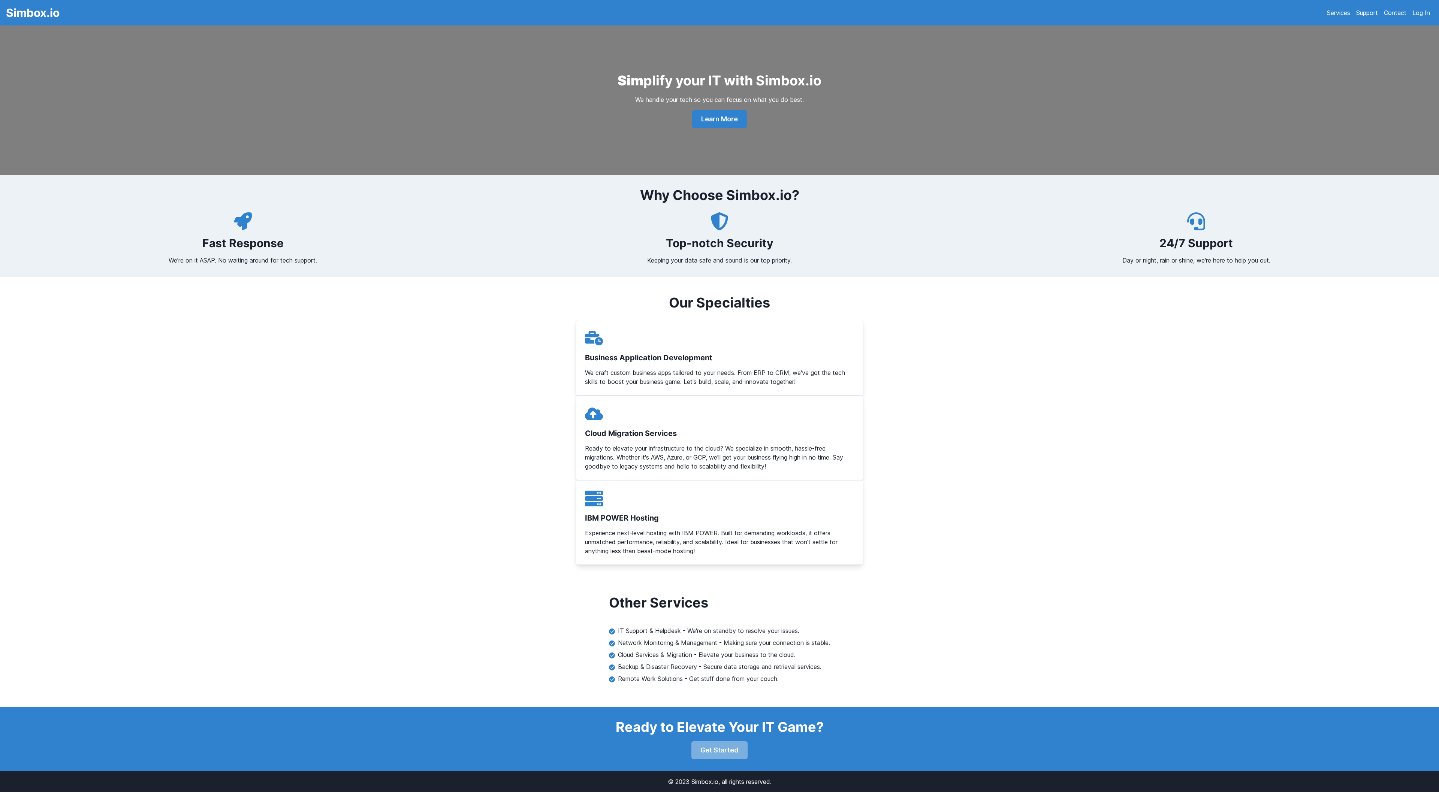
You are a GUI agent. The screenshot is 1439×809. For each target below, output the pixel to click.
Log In (1421, 12)
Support (1367, 12)
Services (1338, 12)
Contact (1395, 12)
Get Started (719, 750)
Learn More (719, 119)
